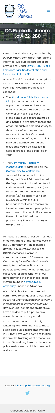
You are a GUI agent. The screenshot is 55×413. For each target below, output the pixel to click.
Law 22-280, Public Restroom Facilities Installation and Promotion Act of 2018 (26, 70)
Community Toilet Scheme (23, 171)
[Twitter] (27, 393)
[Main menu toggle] (48, 11)
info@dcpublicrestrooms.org (32, 385)
